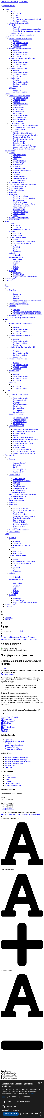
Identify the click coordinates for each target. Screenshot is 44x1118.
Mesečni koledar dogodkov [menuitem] (19, 218)
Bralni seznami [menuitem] (14, 220)
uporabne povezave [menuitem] (16, 257)
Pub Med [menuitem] (16, 247)
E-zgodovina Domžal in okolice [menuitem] (24, 127)
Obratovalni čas (10, 778)
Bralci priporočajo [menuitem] (19, 180)
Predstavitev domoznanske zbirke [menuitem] (25, 125)
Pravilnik (8, 743)
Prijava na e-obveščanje (13, 749)
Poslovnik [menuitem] (16, 27)
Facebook (6, 637)
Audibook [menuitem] (16, 226)
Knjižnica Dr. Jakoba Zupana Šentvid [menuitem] (22, 58)
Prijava (18, 814)
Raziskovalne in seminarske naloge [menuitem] (25, 135)
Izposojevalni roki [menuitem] (19, 161)
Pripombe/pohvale (11, 747)
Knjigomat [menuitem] (16, 172)
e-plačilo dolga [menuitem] (18, 163)
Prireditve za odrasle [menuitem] (20, 196)
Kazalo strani (23, 2)
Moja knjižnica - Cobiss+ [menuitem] (21, 171)
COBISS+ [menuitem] (8, 281)
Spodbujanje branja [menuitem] (19, 100)
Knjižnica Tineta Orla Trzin (14, 763)
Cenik (7, 779)
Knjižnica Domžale (7, 639)
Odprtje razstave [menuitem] (19, 208)
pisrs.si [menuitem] (15, 269)
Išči (21, 631)
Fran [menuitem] (14, 265)
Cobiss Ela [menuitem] (17, 228)
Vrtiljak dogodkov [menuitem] (11, 279)
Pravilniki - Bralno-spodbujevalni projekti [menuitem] (27, 31)
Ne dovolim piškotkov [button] (31, 1114)
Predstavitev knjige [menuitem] (20, 202)
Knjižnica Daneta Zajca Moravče (16, 759)
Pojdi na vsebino (7, 2)
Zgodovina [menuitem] (17, 13)
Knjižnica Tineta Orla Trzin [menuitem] (18, 68)
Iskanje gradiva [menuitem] (14, 167)
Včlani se (8, 776)
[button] (22, 1110)
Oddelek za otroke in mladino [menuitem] (19, 96)
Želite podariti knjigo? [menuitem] (16, 190)
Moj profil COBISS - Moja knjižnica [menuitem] (25, 277)
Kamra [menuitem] (15, 131)
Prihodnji (15, 717)
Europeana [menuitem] (17, 251)
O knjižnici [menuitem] (12, 11)
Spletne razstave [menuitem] (19, 129)
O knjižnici (8, 739)
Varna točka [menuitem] (13, 192)
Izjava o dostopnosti (12, 783)
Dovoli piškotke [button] (11, 1114)
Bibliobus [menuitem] (12, 88)
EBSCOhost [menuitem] (17, 233)
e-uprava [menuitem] (16, 263)
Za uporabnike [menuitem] (10, 151)
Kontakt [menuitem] (16, 15)
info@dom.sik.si (8, 809)
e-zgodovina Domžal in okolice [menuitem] (24, 241)
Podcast (24, 637)
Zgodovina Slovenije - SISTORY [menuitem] (24, 147)
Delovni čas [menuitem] (17, 157)
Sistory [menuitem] (15, 249)
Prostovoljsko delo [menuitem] (16, 188)
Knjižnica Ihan (10, 765)
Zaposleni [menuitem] (16, 17)
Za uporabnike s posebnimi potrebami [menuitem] (22, 184)
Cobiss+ (8, 781)
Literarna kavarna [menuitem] (19, 214)
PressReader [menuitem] (18, 235)
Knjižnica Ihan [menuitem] (14, 78)
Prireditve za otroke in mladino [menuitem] (24, 198)
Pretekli (3, 717)
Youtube (32, 637)
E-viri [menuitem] (7, 222)
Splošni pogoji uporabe (13, 785)
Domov (15, 2)
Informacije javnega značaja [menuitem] (19, 23)
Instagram (15, 637)
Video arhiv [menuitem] (13, 194)
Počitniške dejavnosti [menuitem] (20, 104)
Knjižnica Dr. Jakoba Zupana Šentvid (17, 761)
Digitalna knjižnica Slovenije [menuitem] (23, 133)
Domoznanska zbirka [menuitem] (16, 123)
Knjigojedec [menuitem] (17, 255)
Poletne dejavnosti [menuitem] (20, 119)
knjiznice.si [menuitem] (17, 261)
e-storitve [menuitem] (12, 271)
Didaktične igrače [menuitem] (19, 176)
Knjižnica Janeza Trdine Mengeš (16, 757)
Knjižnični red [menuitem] (18, 165)
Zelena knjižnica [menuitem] (18, 112)
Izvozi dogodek (8, 674)
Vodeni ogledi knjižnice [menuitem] (17, 182)
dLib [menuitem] (14, 245)
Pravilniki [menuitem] (12, 25)
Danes (9, 717)
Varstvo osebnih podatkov (14, 745)
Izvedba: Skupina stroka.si (31, 814)
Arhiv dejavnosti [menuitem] (18, 110)
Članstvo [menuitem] (12, 153)
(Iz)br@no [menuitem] (16, 174)
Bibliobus (8, 767)
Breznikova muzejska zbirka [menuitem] (23, 139)
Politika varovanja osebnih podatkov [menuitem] (22, 35)
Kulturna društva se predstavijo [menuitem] (24, 204)
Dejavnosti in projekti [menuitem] (20, 43)
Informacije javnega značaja (14, 741)
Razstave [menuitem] (16, 102)
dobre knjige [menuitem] (17, 259)
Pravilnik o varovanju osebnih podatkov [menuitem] (27, 29)
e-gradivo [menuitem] (12, 224)
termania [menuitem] (16, 267)
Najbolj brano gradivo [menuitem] (20, 178)
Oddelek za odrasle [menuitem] (16, 114)
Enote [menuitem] (7, 37)
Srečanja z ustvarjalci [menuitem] (20, 212)
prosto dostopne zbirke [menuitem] (17, 237)
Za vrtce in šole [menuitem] (18, 108)
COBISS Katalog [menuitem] (19, 169)
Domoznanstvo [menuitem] (18, 200)
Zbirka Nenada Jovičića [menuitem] (21, 137)
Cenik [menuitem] (15, 159)
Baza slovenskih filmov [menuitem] (21, 229)
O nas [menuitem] (7, 9)
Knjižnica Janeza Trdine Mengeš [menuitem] (20, 39)
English (7, 620)
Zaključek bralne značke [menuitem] (21, 206)
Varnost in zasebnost (8, 814)
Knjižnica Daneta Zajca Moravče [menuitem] (20, 49)
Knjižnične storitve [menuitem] (15, 33)
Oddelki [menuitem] (7, 94)
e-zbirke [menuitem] (12, 231)
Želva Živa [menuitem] (17, 106)
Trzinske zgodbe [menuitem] (19, 143)
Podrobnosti (31, 1093)
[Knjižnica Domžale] (8, 6)
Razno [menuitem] (15, 216)
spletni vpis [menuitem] (17, 273)
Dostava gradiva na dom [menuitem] (17, 186)
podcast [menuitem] (12, 253)
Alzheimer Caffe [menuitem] (19, 210)
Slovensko (8, 618)
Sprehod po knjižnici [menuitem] (20, 21)
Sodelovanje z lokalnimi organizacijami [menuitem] (27, 19)
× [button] (41, 1083)
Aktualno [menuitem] (16, 41)
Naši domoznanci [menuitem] (19, 141)
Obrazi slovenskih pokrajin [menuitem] (22, 145)
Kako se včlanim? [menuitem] (19, 155)
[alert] (22, 1099)
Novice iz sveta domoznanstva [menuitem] (24, 149)
